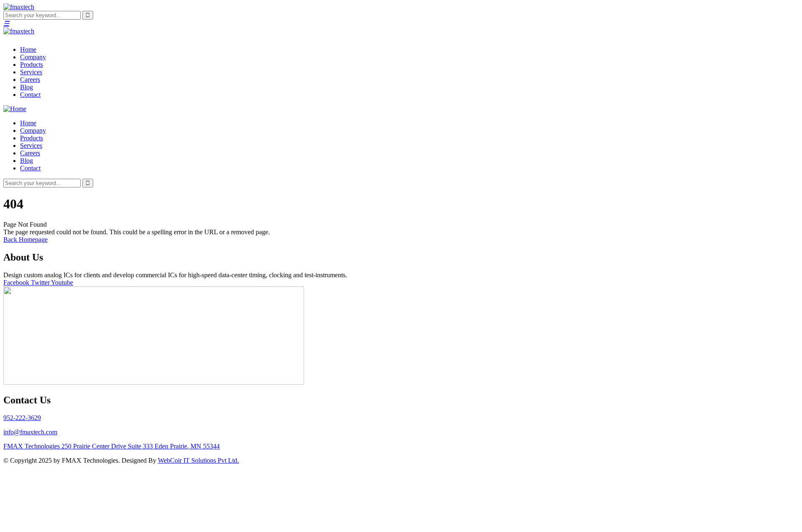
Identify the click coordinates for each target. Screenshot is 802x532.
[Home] (14, 108)
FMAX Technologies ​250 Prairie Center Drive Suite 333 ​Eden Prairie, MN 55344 (111, 446)
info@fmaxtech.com (30, 432)
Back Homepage (25, 239)
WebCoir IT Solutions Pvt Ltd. (198, 460)
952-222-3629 (22, 417)
